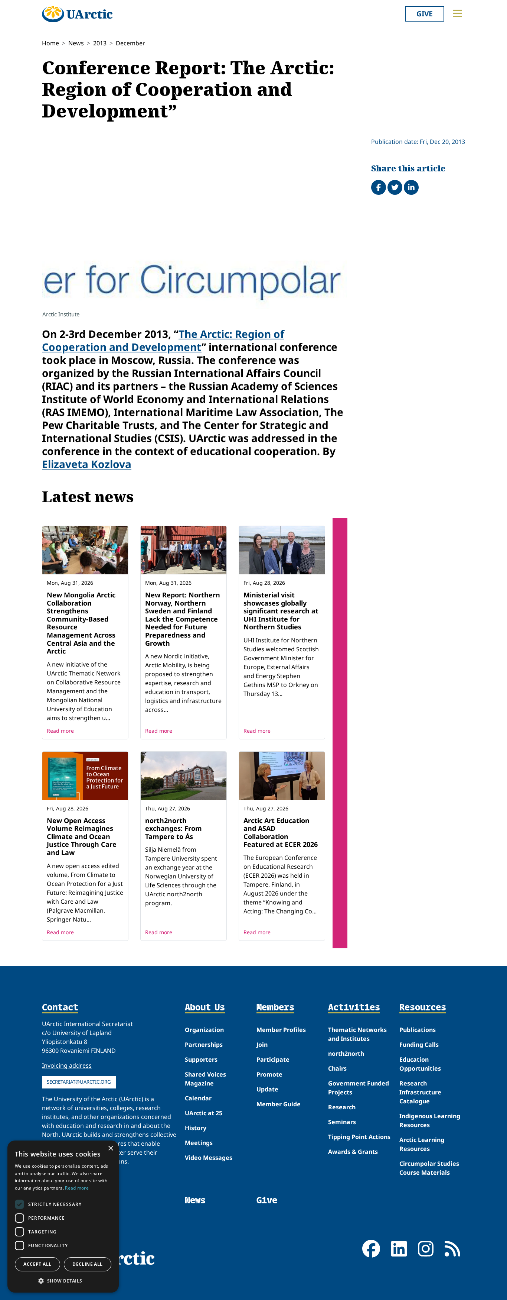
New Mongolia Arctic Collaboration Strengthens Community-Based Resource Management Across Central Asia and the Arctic (81, 622)
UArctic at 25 (203, 1113)
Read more (60, 730)
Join (262, 1045)
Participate (273, 1059)
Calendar (198, 1098)
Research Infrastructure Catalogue (420, 1092)
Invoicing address (67, 1065)
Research (342, 1107)
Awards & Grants (353, 1152)
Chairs (337, 1068)
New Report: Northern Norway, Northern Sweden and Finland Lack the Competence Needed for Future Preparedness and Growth (182, 619)
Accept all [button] (37, 1264)
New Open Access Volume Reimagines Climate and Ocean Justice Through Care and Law (82, 836)
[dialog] (63, 1217)
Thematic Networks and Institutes (357, 1034)
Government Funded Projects (358, 1087)
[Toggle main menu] (457, 13)
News (76, 43)
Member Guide (278, 1104)
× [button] (110, 1148)
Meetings (199, 1143)
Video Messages (208, 1158)
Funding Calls (419, 1045)
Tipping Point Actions (359, 1137)
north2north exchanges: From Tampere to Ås (173, 828)
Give (424, 14)
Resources (422, 1008)
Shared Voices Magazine (205, 1078)
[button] (63, 1280)
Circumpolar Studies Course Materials (429, 1168)
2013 (100, 43)
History (195, 1128)
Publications (417, 1030)
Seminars (342, 1122)
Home (50, 43)
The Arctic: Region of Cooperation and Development (163, 340)
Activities (354, 1008)
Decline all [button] (87, 1264)
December (130, 43)
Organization (204, 1030)
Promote (269, 1074)
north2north (346, 1053)
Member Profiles (281, 1030)
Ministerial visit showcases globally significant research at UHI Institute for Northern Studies (280, 610)
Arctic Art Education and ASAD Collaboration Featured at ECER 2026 (280, 832)
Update (267, 1089)
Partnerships (204, 1045)
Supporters (201, 1059)
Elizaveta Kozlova (86, 464)
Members (275, 1008)
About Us (205, 1008)
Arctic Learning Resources (421, 1144)
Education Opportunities (420, 1063)
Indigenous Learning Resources (429, 1120)
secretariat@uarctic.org (79, 1081)
